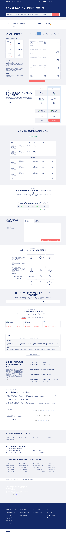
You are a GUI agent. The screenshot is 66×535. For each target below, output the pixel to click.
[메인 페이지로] (9, 2)
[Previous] (18, 203)
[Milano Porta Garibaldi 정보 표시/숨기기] (58, 420)
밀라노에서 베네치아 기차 (23, 437)
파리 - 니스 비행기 (36, 510)
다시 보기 (32, 138)
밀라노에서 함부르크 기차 (51, 469)
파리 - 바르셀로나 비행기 (37, 512)
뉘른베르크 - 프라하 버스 (24, 509)
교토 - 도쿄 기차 (8, 523)
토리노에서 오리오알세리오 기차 (38, 473)
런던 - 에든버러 (49, 514)
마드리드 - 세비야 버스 (23, 515)
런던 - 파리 (49, 517)
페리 (20, 1)
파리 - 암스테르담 (50, 507)
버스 (15, 1)
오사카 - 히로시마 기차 (10, 524)
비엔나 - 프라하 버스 (23, 507)
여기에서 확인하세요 (41, 181)
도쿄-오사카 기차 (9, 517)
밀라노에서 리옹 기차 (50, 471)
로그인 (59, 1)
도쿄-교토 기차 (8, 515)
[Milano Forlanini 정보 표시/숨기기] (58, 415)
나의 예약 (50, 1)
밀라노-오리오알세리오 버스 (38, 450)
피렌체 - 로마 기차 (9, 514)
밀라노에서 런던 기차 (23, 463)
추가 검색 (9, 44)
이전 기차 (13, 178)
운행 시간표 (10, 56)
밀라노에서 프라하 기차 (37, 467)
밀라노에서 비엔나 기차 (10, 467)
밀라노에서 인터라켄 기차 (10, 439)
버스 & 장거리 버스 (23, 506)
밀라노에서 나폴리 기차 (10, 473)
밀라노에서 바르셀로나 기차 (38, 465)
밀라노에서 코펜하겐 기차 (23, 467)
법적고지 (16, 532)
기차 (12, 1)
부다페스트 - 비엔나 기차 (10, 512)
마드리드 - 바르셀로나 (51, 515)
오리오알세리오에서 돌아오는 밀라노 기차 (13, 450)
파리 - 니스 (49, 509)
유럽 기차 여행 (16, 479)
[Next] (58, 33)
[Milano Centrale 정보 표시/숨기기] (58, 410)
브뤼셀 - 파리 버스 (23, 510)
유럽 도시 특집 (49, 512)
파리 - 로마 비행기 (36, 509)
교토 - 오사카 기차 (9, 521)
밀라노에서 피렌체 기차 (10, 437)
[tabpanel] (42, 233)
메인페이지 (7, 479)
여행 (48, 506)
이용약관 (21, 532)
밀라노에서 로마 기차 (36, 437)
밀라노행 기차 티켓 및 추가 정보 (38, 452)
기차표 (7, 506)
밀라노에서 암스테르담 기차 (24, 465)
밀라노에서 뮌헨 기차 (50, 465)
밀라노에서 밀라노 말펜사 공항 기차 (39, 471)
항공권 (18, 1)
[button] (31, 14)
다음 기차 (53, 178)
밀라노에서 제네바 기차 (23, 471)
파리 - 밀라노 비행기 (36, 507)
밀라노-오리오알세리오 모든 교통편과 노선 (13, 452)
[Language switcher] (45, 1)
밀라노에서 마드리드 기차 (10, 465)
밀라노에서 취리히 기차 (10, 469)
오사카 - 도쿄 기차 (9, 520)
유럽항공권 (35, 506)
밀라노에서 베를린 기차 (37, 463)
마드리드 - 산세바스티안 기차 (11, 509)
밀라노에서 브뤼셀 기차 (23, 469)
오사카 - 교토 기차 (9, 518)
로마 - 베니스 (49, 510)
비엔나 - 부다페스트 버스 (24, 514)
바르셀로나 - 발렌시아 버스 (24, 512)
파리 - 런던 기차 (8, 507)
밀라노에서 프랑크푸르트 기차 (52, 467)
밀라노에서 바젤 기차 (23, 473)
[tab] (32, 37)
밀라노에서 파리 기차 (50, 437)
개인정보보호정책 (27, 532)
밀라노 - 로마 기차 (9, 510)
